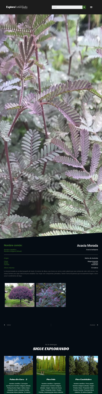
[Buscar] (84, 7)
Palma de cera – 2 (18, 379)
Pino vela (51, 379)
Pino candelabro (83, 379)
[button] (91, 7)
